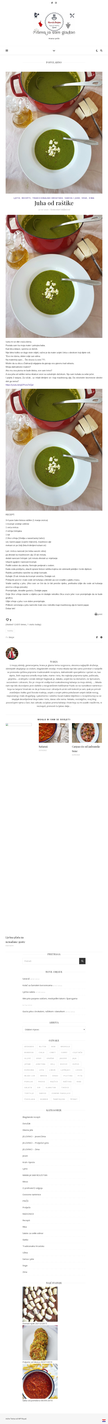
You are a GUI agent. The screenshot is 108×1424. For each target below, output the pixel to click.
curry (64, 1052)
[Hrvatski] (104, 1420)
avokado (29, 1046)
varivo (42, 1093)
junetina (40, 1064)
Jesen (25, 1155)
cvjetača (77, 1052)
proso (41, 1082)
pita (80, 1076)
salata (28, 1087)
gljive (27, 1058)
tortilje (29, 1093)
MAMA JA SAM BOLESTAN (34, 1175)
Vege (84, 198)
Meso (25, 1181)
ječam (27, 1064)
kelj (53, 1064)
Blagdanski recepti (31, 1117)
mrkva (43, 1076)
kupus (76, 1064)
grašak (50, 1058)
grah (38, 1058)
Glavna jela (27, 1130)
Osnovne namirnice (31, 1194)
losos (79, 1070)
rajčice (54, 1082)
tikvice (65, 1087)
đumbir (44, 1099)
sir (38, 1087)
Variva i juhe (72, 198)
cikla (41, 1052)
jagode (63, 1058)
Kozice (64, 1064)
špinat (74, 1099)
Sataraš (43, 746)
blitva (42, 1046)
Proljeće (26, 1207)
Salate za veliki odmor (32, 1233)
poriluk (28, 1082)
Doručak (26, 1123)
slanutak (51, 1087)
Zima (91, 198)
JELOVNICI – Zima (31, 1149)
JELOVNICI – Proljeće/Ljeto (35, 1142)
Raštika (10, 631)
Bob (53, 1046)
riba (79, 1082)
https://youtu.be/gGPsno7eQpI (19, 385)
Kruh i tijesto (28, 1162)
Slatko (25, 1239)
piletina (68, 1076)
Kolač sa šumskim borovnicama (37, 985)
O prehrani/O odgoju (32, 1188)
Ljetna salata (28, 991)
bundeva (29, 1052)
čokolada (29, 1099)
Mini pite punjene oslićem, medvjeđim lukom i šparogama (49, 998)
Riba (24, 1226)
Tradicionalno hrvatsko (47, 198)
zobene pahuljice (61, 1093)
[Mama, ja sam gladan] (54, 23)
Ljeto (17, 198)
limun (52, 1070)
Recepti (26, 198)
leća (41, 1070)
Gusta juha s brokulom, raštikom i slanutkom (43, 1011)
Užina (25, 1252)
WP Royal (22, 1418)
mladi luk (29, 1076)
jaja (74, 1058)
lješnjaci (65, 1070)
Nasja (11, 637)
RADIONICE (28, 1213)
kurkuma (29, 1070)
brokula (65, 1046)
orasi (55, 1076)
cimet (53, 1052)
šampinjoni (59, 1099)
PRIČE (25, 1201)
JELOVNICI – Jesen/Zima (34, 1136)
